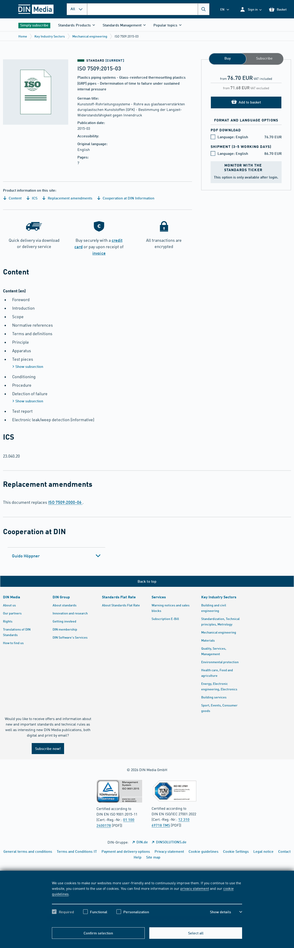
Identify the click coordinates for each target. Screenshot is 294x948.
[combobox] (148, 9)
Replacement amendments (69, 198)
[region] (147, 901)
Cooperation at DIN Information (128, 198)
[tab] (56, 555)
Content (15, 198)
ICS (34, 198)
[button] (251, 9)
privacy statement (194, 888)
